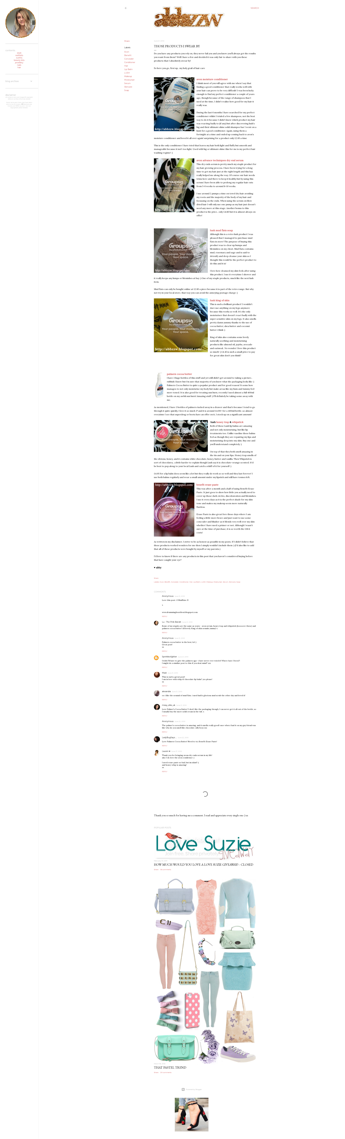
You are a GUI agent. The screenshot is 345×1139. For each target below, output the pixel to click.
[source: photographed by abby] (174, 104)
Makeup (128, 76)
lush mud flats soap (221, 230)
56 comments (165, 869)
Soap (126, 90)
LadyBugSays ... (169, 737)
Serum (127, 83)
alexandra (166, 691)
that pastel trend (170, 1067)
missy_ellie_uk (168, 705)
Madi (164, 673)
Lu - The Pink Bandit (171, 622)
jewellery (19, 62)
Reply (164, 616)
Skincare (128, 87)
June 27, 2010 (176, 751)
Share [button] (127, 41)
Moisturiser (129, 80)
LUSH (127, 73)
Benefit (127, 55)
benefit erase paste (207, 484)
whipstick (237, 422)
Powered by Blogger (194, 1089)
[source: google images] (159, 386)
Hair (126, 66)
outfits (19, 58)
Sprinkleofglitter (169, 656)
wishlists (19, 55)
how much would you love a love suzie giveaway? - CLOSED (203, 864)
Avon (126, 52)
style (19, 53)
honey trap (222, 422)
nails (19, 65)
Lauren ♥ (166, 751)
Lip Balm (128, 69)
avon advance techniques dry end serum (220, 160)
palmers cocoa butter (179, 374)
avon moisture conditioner (212, 79)
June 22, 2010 (180, 721)
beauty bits (19, 60)
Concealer (129, 59)
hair (19, 67)
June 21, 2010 (180, 596)
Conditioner (129, 62)
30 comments (165, 1072)
